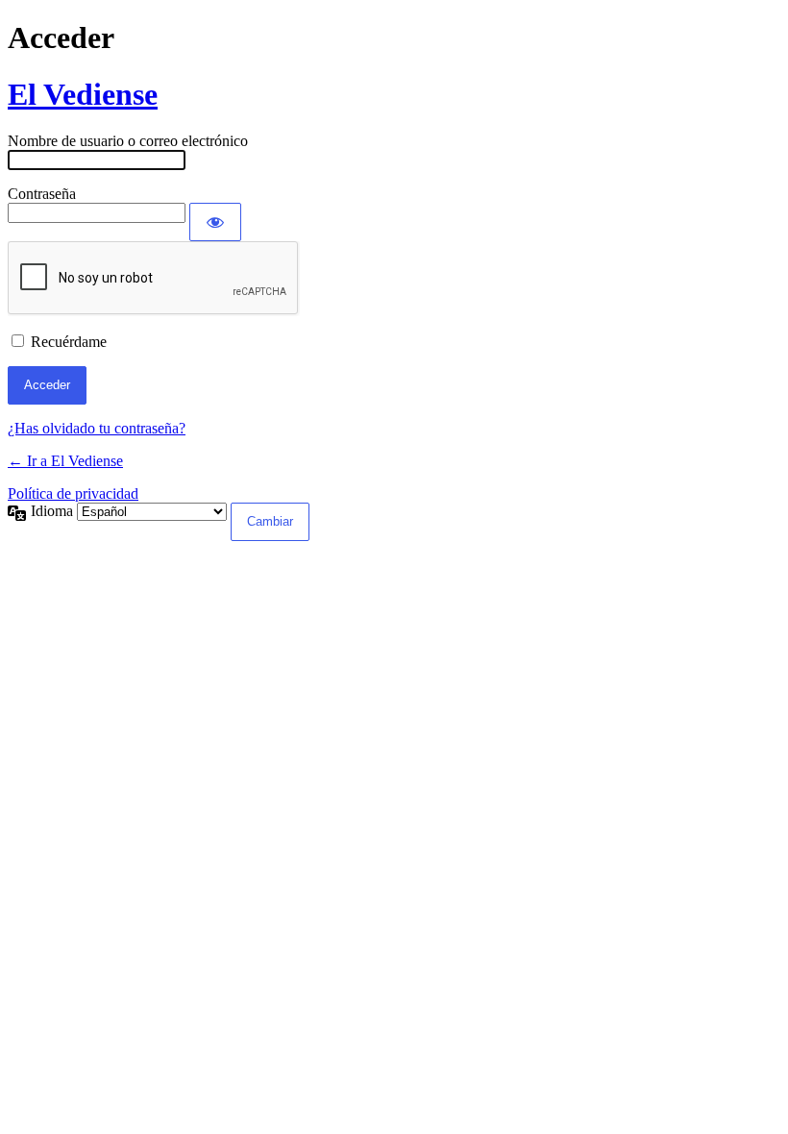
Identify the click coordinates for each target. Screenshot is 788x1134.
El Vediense (83, 94)
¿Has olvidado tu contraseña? (96, 428)
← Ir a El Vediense (65, 461)
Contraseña (42, 193)
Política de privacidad (73, 493)
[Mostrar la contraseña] (215, 222)
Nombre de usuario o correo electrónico (128, 141)
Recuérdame (69, 341)
